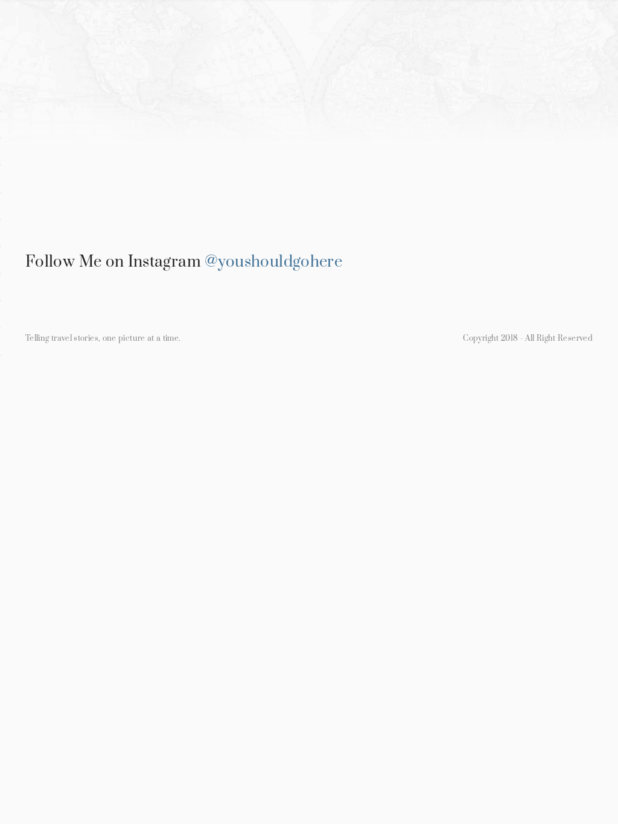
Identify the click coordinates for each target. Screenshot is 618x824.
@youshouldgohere (273, 262)
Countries (139, 100)
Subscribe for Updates (452, 100)
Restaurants (282, 100)
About (356, 100)
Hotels (207, 100)
